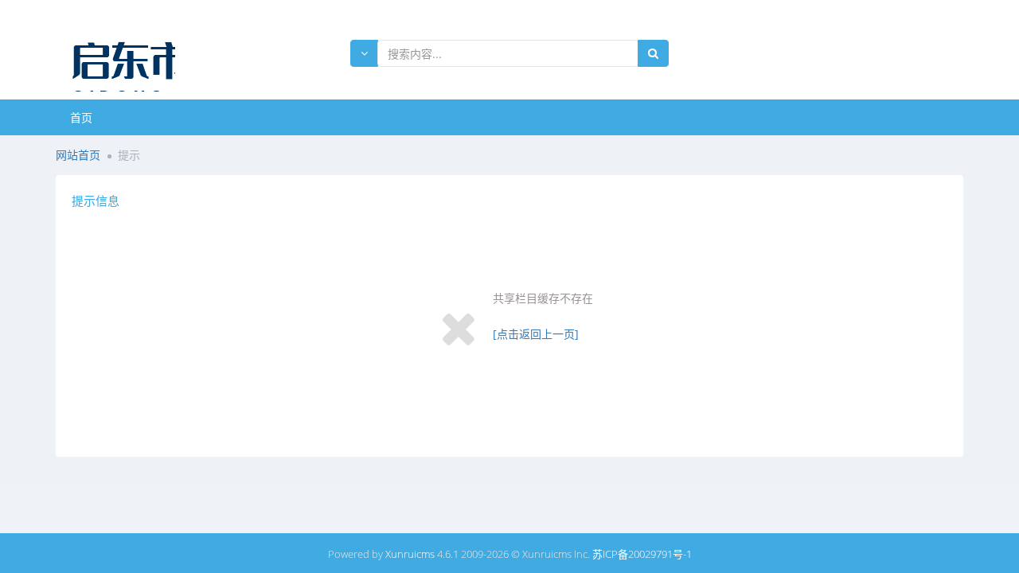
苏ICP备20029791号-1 (642, 554)
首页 (81, 117)
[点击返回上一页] (536, 333)
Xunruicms (410, 554)
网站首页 (78, 154)
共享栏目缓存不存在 (543, 298)
